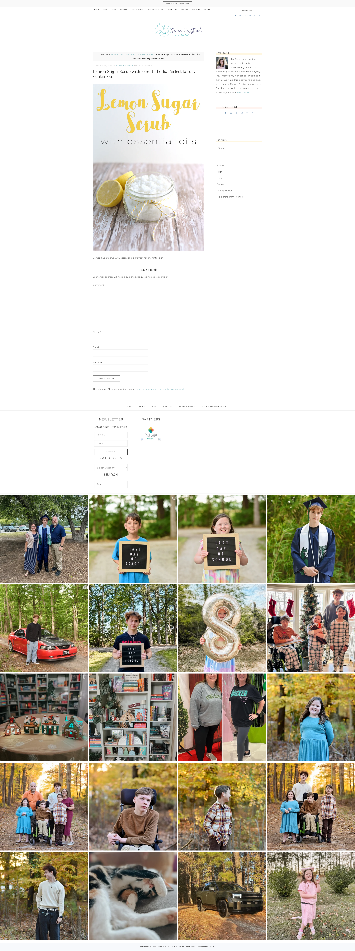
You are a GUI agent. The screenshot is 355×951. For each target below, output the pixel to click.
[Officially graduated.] (44, 539)
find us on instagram (177, 3)
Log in (212, 947)
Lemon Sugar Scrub (142, 54)
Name (97, 332)
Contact (221, 184)
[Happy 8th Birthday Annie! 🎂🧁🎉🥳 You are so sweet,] (222, 628)
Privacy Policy (224, 190)
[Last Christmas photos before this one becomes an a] (44, 896)
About (220, 171)
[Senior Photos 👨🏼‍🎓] (44, 628)
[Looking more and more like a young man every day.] (133, 807)
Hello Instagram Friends (230, 196)
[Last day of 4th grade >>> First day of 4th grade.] (133, 539)
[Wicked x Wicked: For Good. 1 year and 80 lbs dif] (222, 717)
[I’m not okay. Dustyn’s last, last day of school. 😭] (133, 628)
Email (96, 347)
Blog (219, 178)
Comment (99, 285)
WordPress (203, 947)
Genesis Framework (188, 947)
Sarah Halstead (177, 30)
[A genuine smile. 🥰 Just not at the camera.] (222, 807)
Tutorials (124, 54)
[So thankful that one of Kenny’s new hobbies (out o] (222, 896)
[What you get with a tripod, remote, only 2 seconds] (44, 807)
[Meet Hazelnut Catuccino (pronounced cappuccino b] (133, 896)
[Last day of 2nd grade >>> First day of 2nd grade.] (222, 539)
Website (97, 362)
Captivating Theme (166, 947)
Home (114, 54)
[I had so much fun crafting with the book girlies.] (44, 717)
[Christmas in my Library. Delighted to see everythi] (133, 717)
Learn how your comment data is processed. (160, 389)
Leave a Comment (144, 66)
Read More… (244, 92)
